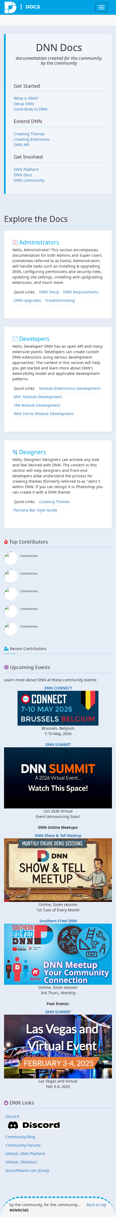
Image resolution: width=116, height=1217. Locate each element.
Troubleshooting (60, 300)
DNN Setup (49, 291)
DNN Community (29, 180)
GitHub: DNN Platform (25, 1153)
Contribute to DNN (30, 109)
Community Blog (20, 1136)
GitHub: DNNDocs (21, 1162)
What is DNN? (26, 98)
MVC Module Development (38, 396)
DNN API (21, 144)
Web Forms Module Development (44, 413)
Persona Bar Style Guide (35, 510)
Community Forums (23, 1145)
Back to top (97, 1204)
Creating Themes (29, 133)
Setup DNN (24, 103)
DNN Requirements (80, 291)
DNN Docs (23, 174)
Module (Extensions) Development (70, 388)
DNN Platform (26, 169)
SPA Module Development (37, 405)
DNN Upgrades (27, 300)
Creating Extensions (32, 139)
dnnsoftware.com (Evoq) (27, 1170)
